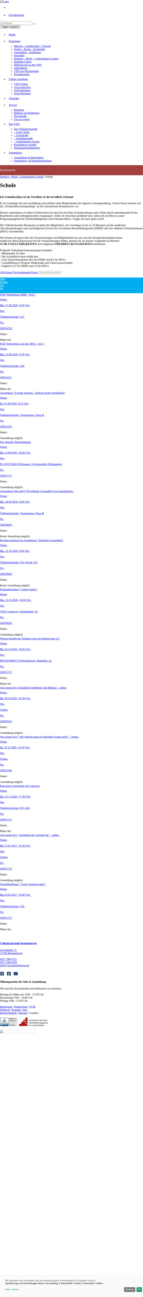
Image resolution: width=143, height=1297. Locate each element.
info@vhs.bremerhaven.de (14, 965)
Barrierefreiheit (8, 1012)
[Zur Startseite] (4, 1)
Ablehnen (129, 1289)
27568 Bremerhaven (11, 953)
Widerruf (5, 1009)
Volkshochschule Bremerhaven (18, 943)
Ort (2, 285)
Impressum (6, 1006)
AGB (32, 1006)
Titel (2, 279)
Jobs (24, 1009)
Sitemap (22, 1012)
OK (139, 1289)
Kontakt (16, 1009)
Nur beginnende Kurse (26, 272)
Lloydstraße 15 (8, 950)
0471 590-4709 (8, 962)
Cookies (33, 1012)
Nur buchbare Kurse (50, 272)
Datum (3, 282)
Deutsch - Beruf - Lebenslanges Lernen (21, 176)
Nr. (1, 288)
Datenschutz (21, 1006)
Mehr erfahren (12, 1289)
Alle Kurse (6, 272)
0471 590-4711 (8, 959)
